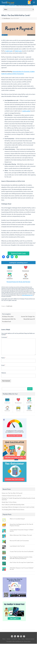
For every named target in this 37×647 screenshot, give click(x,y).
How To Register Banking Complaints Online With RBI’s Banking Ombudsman (21, 557)
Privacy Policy (27, 641)
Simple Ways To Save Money (9, 502)
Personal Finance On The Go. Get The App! (18, 281)
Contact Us (14, 639)
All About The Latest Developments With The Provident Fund (9, 319)
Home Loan (25, 278)
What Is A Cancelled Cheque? (17, 518)
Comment (4, 337)
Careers (8, 639)
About (3, 639)
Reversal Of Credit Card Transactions (19, 540)
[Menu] (34, 2)
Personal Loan (25, 270)
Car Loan (18, 410)
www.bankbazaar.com (27, 295)
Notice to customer (30, 639)
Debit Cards (18, 51)
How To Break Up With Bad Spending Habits (13, 504)
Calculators (29, 410)
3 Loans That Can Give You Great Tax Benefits (22, 551)
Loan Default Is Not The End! (17, 546)
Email (3, 365)
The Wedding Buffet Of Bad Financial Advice (13, 509)
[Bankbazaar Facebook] (18, 636)
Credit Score (10, 278)
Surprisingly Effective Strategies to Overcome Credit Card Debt (18, 507)
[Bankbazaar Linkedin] (15, 636)
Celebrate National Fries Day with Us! (11, 495)
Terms (22, 639)
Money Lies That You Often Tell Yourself (12, 493)
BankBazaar (7, 18)
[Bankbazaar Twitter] (12, 636)
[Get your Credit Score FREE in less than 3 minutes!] (15, 439)
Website (3, 373)
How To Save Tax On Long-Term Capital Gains (21, 562)
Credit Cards (12, 5)
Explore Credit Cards (18, 253)
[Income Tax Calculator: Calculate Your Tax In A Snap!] (15, 482)
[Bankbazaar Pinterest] (24, 636)
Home (6, 5)
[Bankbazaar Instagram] (21, 636)
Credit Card (9, 270)
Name (3, 357)
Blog (19, 639)
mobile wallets (26, 111)
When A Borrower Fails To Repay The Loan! (21, 535)
